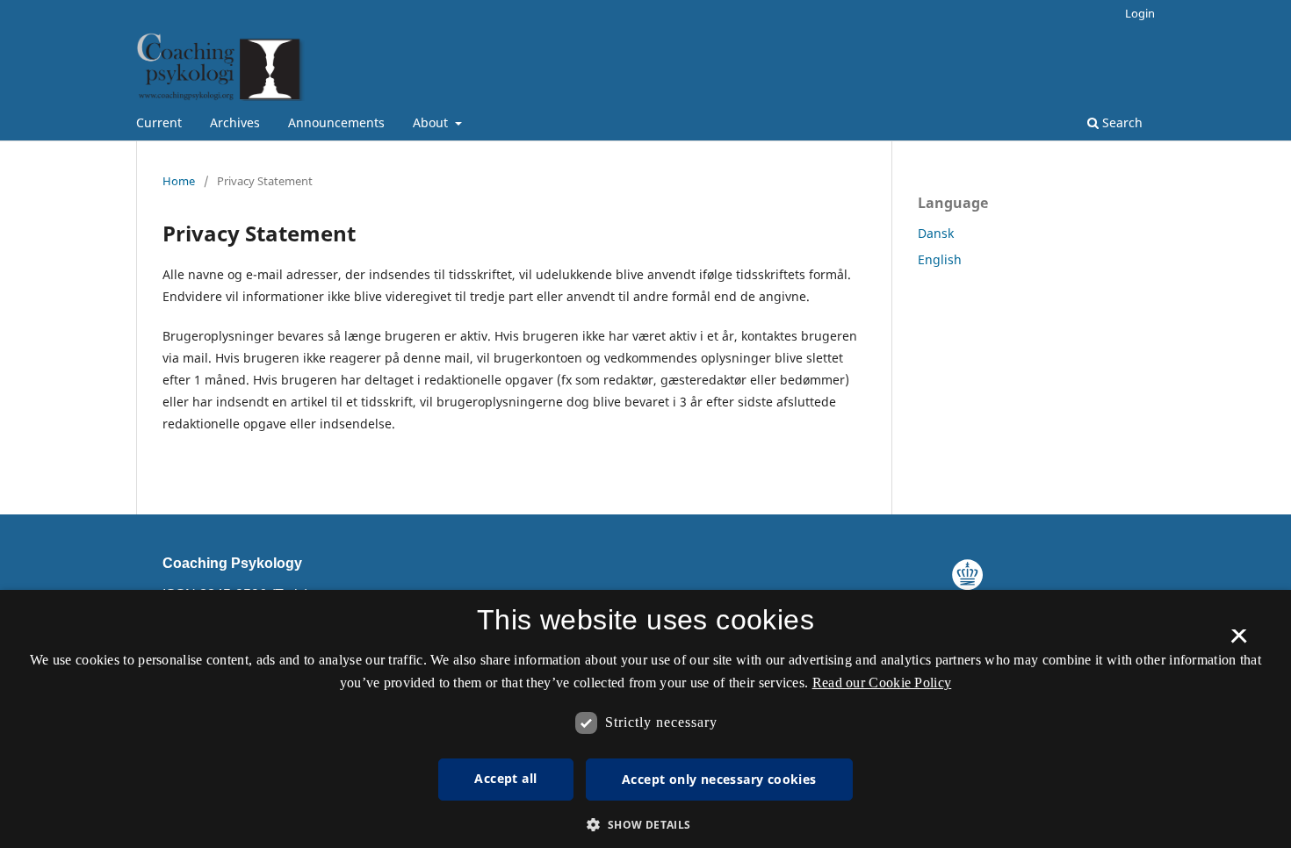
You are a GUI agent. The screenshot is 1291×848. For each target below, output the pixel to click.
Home (178, 181)
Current (159, 122)
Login (1140, 13)
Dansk (936, 233)
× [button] (1239, 641)
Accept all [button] (505, 778)
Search (1121, 122)
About (432, 122)
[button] (645, 825)
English (940, 259)
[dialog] (645, 719)
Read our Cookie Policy (882, 682)
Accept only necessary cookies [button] (719, 779)
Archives (235, 122)
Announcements (336, 122)
